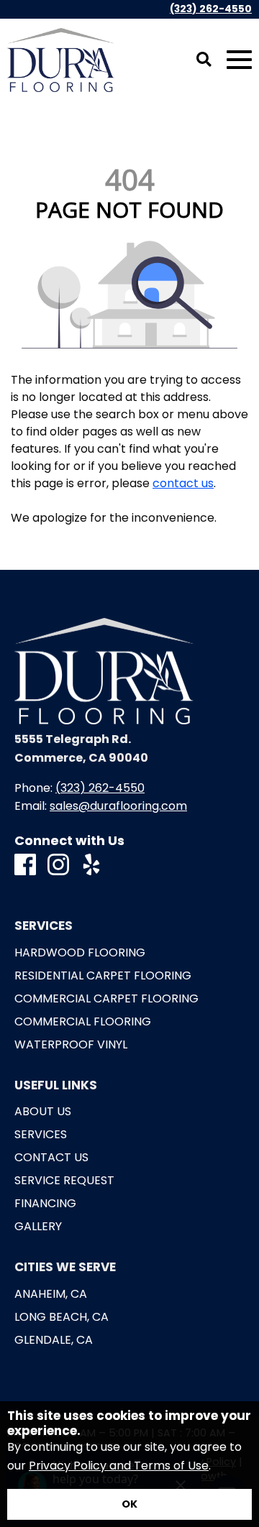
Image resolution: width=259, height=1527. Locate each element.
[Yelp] (91, 865)
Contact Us (51, 1157)
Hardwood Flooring (79, 953)
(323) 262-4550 (211, 9)
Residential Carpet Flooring (102, 976)
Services (40, 1134)
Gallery (38, 1226)
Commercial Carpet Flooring (106, 999)
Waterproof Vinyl (70, 1045)
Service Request (64, 1180)
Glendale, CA (53, 1340)
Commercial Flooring (82, 1022)
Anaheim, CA (50, 1294)
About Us (42, 1111)
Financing (45, 1203)
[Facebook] (25, 865)
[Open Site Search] (204, 60)
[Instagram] (58, 865)
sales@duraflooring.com (118, 806)
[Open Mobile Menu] (239, 60)
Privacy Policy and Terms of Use (119, 1465)
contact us (183, 483)
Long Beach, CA (61, 1317)
